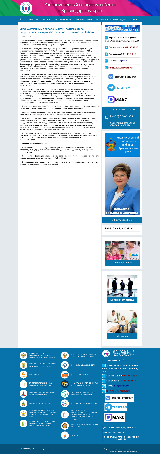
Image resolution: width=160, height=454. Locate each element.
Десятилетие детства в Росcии (84, 403)
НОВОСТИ (33, 19)
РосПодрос (75, 435)
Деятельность (61, 19)
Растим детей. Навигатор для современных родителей (83, 394)
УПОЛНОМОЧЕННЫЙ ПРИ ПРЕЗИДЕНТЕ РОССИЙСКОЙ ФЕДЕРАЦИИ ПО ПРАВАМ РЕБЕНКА (42, 355)
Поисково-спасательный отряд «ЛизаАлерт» (84, 426)
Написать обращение (122, 220)
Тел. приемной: (123, 47)
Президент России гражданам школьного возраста (42, 394)
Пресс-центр (100, 19)
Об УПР (45, 19)
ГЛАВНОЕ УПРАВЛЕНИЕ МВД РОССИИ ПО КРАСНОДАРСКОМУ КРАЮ (43, 365)
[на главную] (22, 19)
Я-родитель (34, 374)
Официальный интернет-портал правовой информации (84, 384)
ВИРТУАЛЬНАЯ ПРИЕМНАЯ (120, 68)
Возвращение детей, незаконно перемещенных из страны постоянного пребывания (42, 423)
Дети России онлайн (79, 374)
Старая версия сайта (116, 360)
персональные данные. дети (83, 365)
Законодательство (81, 19)
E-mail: (117, 61)
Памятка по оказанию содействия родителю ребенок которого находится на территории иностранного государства (84, 414)
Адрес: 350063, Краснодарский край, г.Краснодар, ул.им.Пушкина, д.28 (120, 368)
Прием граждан (117, 19)
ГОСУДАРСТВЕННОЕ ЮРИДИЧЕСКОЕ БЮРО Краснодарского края (84, 355)
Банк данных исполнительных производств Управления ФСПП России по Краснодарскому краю (42, 413)
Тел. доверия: (122, 54)
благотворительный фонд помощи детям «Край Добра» (41, 384)
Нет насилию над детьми (40, 403)
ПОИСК (134, 19)
